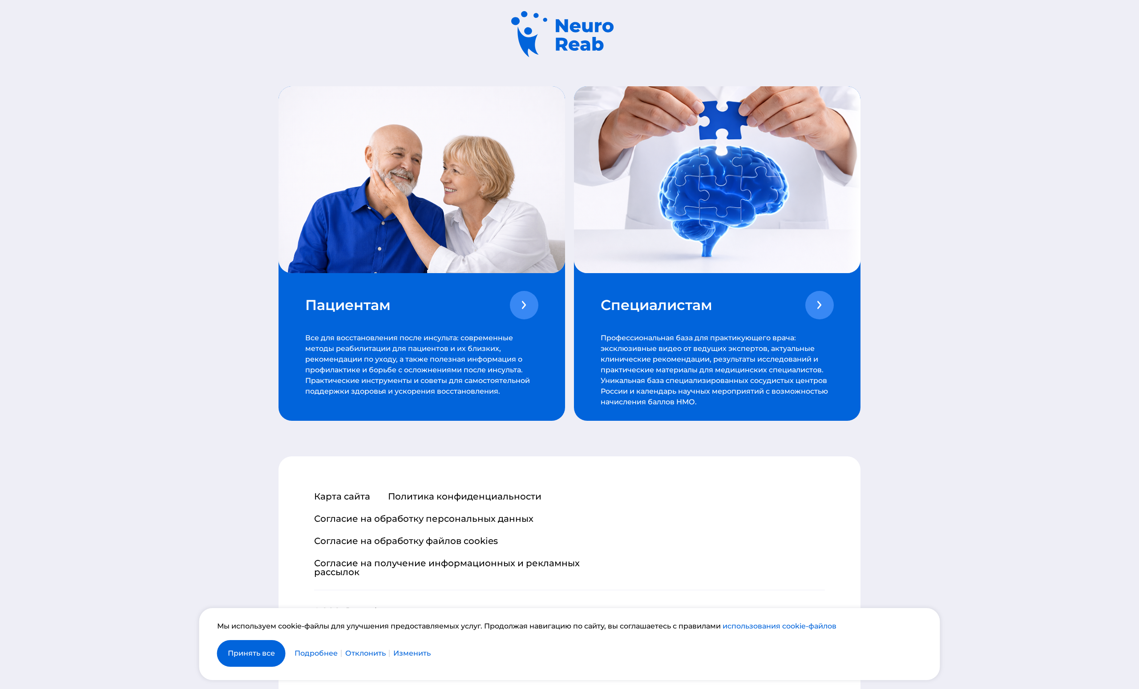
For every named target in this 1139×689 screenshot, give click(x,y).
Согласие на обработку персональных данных (423, 518)
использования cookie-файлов (779, 626)
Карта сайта (342, 496)
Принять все (251, 653)
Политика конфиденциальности (464, 496)
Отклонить (365, 653)
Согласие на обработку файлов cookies (406, 540)
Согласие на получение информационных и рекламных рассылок (447, 567)
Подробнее (316, 653)
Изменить (412, 653)
